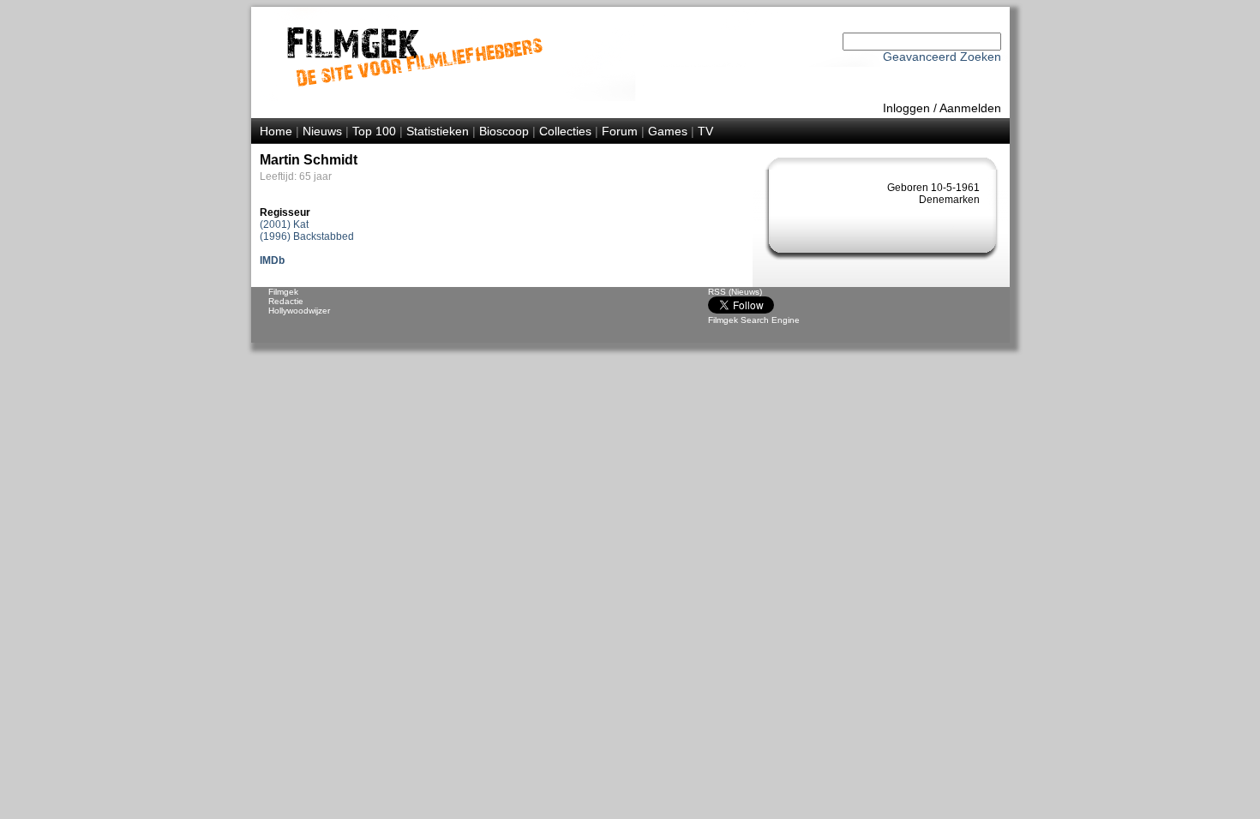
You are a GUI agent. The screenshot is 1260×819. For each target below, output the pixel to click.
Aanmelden (970, 108)
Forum (620, 131)
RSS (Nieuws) (735, 291)
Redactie (285, 301)
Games (667, 131)
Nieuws (322, 131)
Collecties (565, 131)
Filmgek (283, 291)
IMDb (272, 260)
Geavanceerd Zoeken (942, 56)
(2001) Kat (284, 224)
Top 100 (374, 131)
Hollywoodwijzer (299, 310)
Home (276, 131)
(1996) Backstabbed (307, 236)
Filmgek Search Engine (754, 320)
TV (705, 131)
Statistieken (437, 131)
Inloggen (906, 108)
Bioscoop (504, 131)
